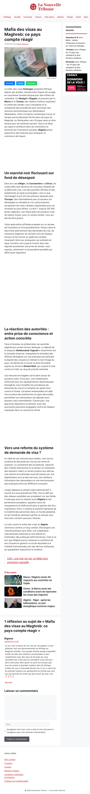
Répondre (8, 682)
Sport (86, 17)
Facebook (9, 83)
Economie (28, 17)
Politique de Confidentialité (16, 781)
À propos (8, 763)
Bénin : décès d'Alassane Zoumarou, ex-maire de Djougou (76, 43)
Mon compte (9, 760)
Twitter (20, 83)
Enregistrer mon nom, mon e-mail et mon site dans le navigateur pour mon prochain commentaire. (30, 730)
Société (17, 17)
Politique (7, 17)
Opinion (60, 17)
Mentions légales (11, 771)
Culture (38, 17)
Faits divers (49, 17)
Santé (78, 17)
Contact (7, 767)
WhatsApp (31, 83)
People (70, 17)
